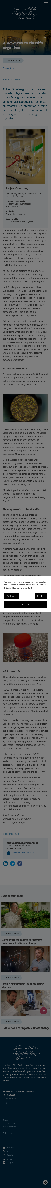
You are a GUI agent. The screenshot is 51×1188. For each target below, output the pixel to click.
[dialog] (25, 594)
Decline (40, 596)
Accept (25, 604)
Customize (12, 596)
